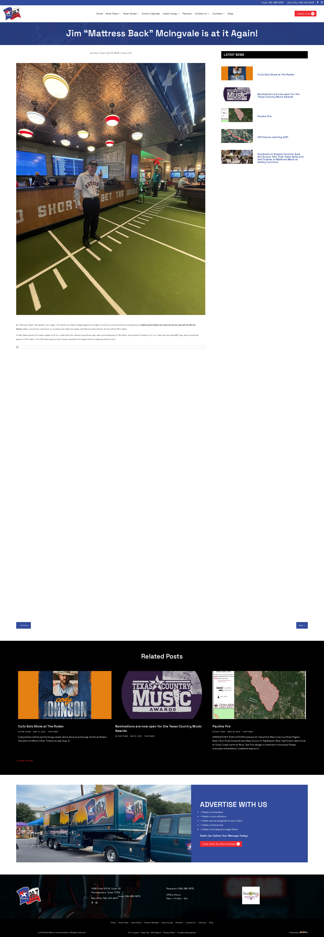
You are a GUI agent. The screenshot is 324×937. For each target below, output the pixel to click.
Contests (217, 14)
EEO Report (156, 932)
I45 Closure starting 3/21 (273, 137)
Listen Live (303, 13)
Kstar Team (112, 14)
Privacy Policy (169, 932)
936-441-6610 (306, 2)
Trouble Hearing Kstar (186, 932)
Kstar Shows (130, 14)
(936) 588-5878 (186, 888)
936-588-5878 (276, 2)
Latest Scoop (170, 14)
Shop (230, 14)
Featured (126, 52)
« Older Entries (24, 760)
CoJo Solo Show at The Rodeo (276, 74)
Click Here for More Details (218, 844)
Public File (145, 932)
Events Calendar (151, 14)
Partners (187, 14)
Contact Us (201, 14)
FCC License (133, 932)
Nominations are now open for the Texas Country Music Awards (278, 95)
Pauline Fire (264, 116)
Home (99, 14)
